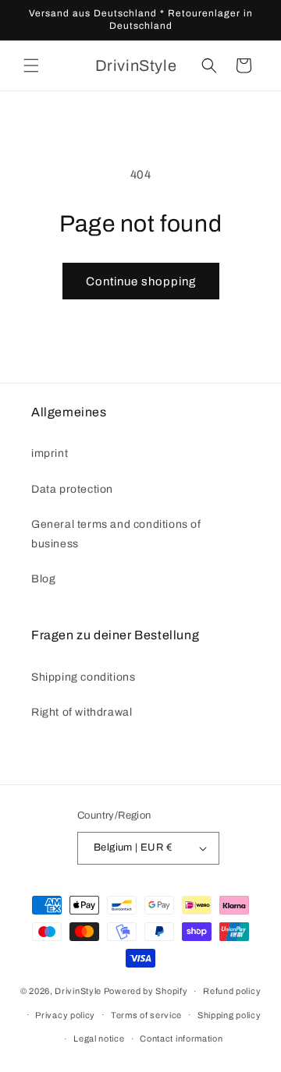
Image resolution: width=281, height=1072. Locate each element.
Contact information (181, 1038)
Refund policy (232, 991)
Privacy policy (65, 1015)
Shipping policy (229, 1015)
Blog (43, 579)
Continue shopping (141, 281)
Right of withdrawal (81, 712)
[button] (31, 65)
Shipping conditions (83, 677)
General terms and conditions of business (116, 534)
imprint (49, 453)
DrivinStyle (78, 991)
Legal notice (98, 1038)
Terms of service (146, 1015)
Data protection (72, 489)
